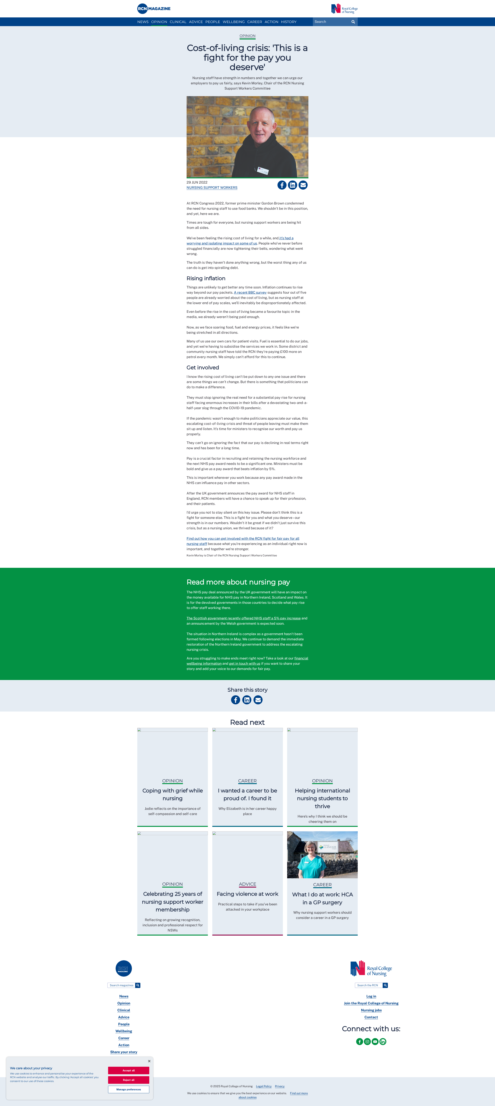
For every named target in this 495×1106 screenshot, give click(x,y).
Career (254, 22)
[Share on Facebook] (282, 185)
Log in (371, 996)
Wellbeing (234, 22)
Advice (196, 22)
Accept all (129, 1070)
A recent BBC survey (250, 292)
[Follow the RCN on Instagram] (368, 1046)
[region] (79, 1078)
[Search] (137, 985)
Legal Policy (264, 1086)
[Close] (149, 1061)
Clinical (178, 22)
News (142, 22)
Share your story (123, 1052)
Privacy (280, 1086)
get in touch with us (244, 663)
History (288, 22)
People (212, 22)
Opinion (159, 22)
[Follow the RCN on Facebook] (360, 1046)
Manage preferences (128, 1089)
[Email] (303, 185)
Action (271, 22)
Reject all (128, 1080)
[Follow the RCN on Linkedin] (382, 1046)
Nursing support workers (212, 188)
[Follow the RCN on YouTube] (375, 1046)
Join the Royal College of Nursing (371, 1003)
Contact (371, 1017)
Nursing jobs (371, 1010)
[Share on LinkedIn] (292, 185)
